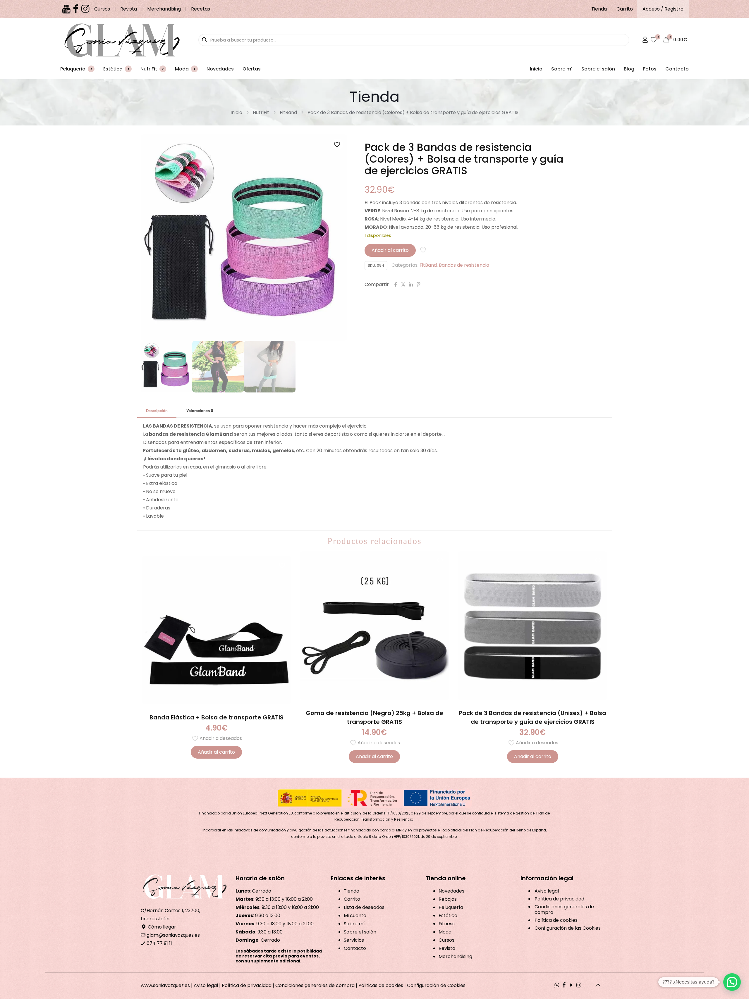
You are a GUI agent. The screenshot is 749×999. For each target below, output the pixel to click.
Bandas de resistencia (464, 265)
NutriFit (261, 112)
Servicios (354, 940)
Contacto (355, 948)
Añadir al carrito (390, 250)
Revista (128, 9)
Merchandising (164, 9)
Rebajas (448, 899)
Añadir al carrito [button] (216, 752)
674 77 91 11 (158, 943)
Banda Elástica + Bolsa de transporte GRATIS (217, 717)
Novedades (451, 891)
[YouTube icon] (571, 985)
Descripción (157, 410)
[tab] (156, 410)
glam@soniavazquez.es (172, 935)
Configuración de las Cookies (568, 928)
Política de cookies (556, 920)
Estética (448, 915)
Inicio (236, 112)
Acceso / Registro (663, 9)
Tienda (599, 9)
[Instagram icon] (579, 985)
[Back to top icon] (598, 985)
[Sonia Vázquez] (122, 40)
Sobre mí (354, 923)
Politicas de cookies (380, 985)
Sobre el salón (360, 932)
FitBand (288, 112)
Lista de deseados (364, 907)
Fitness (447, 923)
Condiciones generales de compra (564, 909)
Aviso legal (547, 891)
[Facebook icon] (564, 985)
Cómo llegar (161, 927)
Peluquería (451, 907)
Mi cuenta (355, 915)
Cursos (102, 9)
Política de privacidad (559, 898)
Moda (445, 932)
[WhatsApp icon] (557, 985)
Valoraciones (199, 410)
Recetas (200, 9)
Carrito (624, 9)
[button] (732, 982)
